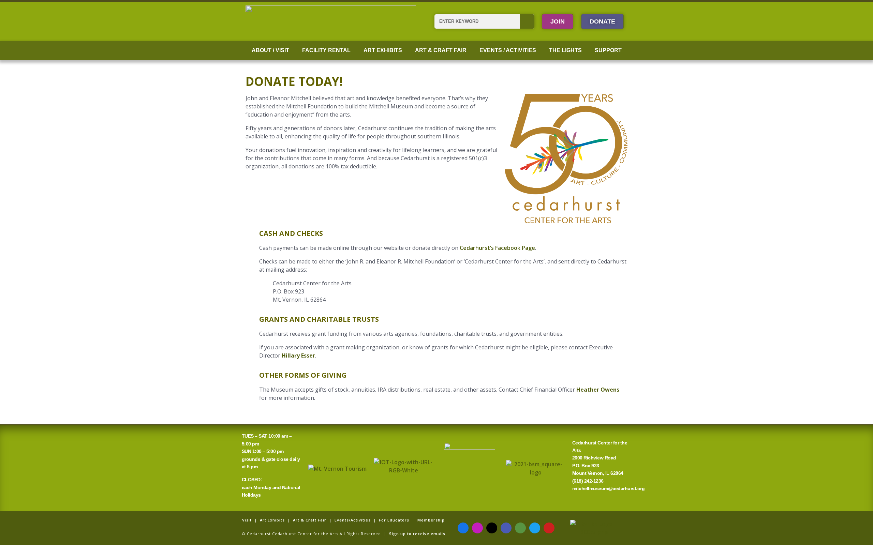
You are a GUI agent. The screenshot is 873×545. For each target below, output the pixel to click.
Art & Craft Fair (441, 50)
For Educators (394, 520)
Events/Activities (353, 520)
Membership (431, 520)
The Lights (565, 50)
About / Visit (270, 50)
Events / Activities (507, 50)
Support (608, 50)
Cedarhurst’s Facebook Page (497, 248)
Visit (247, 520)
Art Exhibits (383, 50)
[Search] (527, 21)
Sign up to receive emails (417, 533)
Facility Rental (326, 50)
